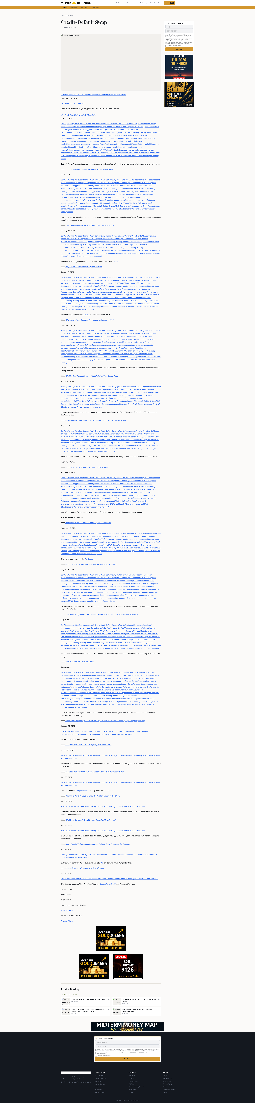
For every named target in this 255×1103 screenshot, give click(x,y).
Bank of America (81, 731)
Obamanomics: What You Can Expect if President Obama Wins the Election (95, 420)
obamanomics (77, 144)
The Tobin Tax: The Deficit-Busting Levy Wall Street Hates (88, 745)
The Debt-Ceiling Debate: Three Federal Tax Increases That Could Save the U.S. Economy (101, 615)
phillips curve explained (90, 200)
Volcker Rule (76, 858)
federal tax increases (115, 130)
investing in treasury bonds (108, 135)
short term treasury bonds (107, 147)
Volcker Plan (144, 879)
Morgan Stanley (100, 734)
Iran (120, 135)
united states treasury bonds (134, 153)
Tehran (108, 150)
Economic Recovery (99, 879)
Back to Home (69, 15)
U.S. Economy (101, 153)
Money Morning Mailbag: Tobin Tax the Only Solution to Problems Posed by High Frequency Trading (105, 721)
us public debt (90, 156)
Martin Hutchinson (87, 734)
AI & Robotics (73, 7)
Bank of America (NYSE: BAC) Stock (103, 731)
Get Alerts (179, 49)
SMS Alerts (132, 1089)
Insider (169, 3)
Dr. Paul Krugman (127, 127)
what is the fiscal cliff (120, 156)
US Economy (79, 156)
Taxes (109, 734)
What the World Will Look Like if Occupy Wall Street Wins (88, 523)
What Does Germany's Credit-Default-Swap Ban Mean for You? (90, 820)
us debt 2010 (79, 209)
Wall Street (100, 156)
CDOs (63, 879)
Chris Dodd (70, 879)
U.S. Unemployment (115, 153)
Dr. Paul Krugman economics (145, 127)
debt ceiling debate (142, 180)
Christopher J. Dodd (107, 884)
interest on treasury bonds (112, 189)
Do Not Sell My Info (169, 1089)
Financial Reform (113, 879)
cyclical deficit (141, 124)
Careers (131, 1078)
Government (95, 132)
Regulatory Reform (135, 855)
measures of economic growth (105, 141)
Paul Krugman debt (124, 144)
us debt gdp (69, 156)
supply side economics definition (88, 150)
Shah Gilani (92, 147)
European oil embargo (98, 130)
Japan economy (133, 135)
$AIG (63, 807)
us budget (150, 153)
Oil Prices (101, 144)
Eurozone (85, 807)
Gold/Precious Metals (81, 132)
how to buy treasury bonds (141, 132)
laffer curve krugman (128, 138)
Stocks (127, 3)
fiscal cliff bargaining (127, 283)
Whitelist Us (167, 1081)
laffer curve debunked (111, 138)
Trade (121, 734)
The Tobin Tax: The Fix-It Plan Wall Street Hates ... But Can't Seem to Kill (94, 772)
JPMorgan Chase (73, 734)
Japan (124, 135)
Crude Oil (132, 124)
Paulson (135, 144)
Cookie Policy (167, 1087)
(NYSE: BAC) (66, 731)
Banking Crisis (73, 124)
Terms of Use (167, 1078)
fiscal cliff (126, 130)
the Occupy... (90, 559)
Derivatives (81, 104)
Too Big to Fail (116, 150)
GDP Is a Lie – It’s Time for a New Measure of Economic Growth (91, 564)
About (160, 3)
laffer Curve (98, 138)
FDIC (118, 678)
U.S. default (91, 153)
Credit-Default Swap (69, 104)
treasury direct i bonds (77, 206)
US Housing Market (92, 704)
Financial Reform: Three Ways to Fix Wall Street (84, 868)
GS (101, 863)
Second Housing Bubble (78, 147)
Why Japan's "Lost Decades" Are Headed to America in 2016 (89, 320)
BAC (73, 731)
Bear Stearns (96, 124)
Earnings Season (84, 7)
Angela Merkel (82, 791)
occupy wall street (90, 144)
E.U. (81, 130)
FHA (138, 678)
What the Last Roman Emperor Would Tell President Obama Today (92, 376)
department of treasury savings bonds (97, 127)
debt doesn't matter (74, 127)
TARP (103, 150)
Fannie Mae (111, 678)
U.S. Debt (82, 153)
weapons (108, 156)
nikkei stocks (80, 197)
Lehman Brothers (143, 138)
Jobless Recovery (87, 138)
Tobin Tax (115, 734)
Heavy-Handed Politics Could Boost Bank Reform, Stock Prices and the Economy (97, 844)
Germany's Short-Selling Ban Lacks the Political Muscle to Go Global (92, 796)
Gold (71, 132)
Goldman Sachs (103, 755)
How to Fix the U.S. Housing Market (79, 662)
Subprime (71, 150)
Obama (69, 144)
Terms (70, 910)
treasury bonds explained (132, 150)
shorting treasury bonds (127, 147)
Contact (131, 1092)
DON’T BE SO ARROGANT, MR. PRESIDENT (78, 115)
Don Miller (116, 127)
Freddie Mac (74, 681)
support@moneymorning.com (81, 1082)
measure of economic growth (81, 141)
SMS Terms (186, 42)
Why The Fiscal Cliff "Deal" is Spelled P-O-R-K (83, 267)
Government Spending (109, 132)
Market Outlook (95, 7)
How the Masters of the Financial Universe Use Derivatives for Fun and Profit (93, 95)
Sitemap (165, 1092)
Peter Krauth (143, 144)
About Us (132, 1075)
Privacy (64, 910)
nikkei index (134, 141)
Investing (134, 3)
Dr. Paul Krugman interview (122, 239)
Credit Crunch (106, 124)
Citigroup (121, 731)
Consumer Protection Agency (79, 855)
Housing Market (124, 132)
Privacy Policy (178, 42)
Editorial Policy (133, 1081)
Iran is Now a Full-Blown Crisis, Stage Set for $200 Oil (86, 467)
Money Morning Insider (136, 1087)
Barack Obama (85, 124)
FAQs (165, 1075)
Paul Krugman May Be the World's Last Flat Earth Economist (89, 225)
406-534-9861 (65, 1082)
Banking (64, 124)
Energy (86, 130)
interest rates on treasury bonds (85, 135)
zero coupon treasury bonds (91, 256)
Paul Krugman (110, 144)
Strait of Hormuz (79, 203)
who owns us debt (135, 156)
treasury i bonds (72, 153)
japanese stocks (73, 138)
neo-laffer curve (123, 141)
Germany (92, 807)
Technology (143, 3)
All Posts (152, 3)
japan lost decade (100, 191)
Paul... (116, 262)
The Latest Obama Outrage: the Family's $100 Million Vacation (90, 169)
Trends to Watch (117, 3)
